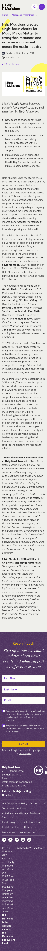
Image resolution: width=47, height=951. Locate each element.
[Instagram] (29, 840)
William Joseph (37, 848)
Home (5, 15)
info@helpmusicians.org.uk (17, 782)
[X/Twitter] (10, 840)
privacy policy (25, 753)
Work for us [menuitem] (8, 832)
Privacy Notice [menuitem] (27, 832)
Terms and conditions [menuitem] (14, 808)
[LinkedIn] (23, 840)
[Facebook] (4, 840)
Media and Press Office (23, 15)
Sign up (23, 744)
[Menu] (42, 7)
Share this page (13, 64)
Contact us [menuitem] (30, 827)
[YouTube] (17, 840)
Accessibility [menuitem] (38, 803)
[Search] (34, 7)
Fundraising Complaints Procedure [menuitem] (21, 822)
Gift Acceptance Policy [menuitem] (14, 803)
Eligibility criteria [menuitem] (11, 827)
